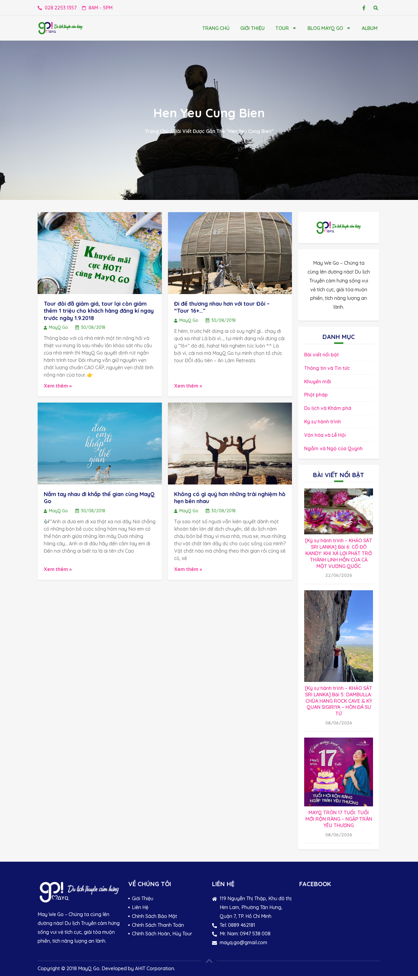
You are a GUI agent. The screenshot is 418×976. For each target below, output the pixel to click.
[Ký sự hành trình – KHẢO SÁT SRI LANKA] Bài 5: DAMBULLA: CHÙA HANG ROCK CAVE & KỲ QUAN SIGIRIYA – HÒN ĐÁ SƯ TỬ (338, 700)
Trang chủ (216, 28)
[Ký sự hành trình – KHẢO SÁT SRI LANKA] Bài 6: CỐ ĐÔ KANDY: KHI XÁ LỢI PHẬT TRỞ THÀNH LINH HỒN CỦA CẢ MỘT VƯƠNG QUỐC (338, 553)
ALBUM (370, 28)
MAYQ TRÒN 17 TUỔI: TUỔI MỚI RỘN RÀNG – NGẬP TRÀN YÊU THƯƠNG (338, 818)
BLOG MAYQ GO (325, 28)
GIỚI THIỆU (252, 28)
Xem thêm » (58, 386)
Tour (282, 28)
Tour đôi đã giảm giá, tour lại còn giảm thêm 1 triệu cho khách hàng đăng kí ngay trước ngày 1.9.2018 (99, 311)
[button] (375, 8)
